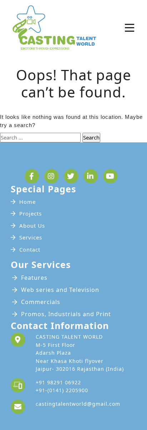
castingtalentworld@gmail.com (78, 403)
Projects (30, 213)
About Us (32, 225)
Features (34, 278)
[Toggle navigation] (130, 28)
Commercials (40, 302)
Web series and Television (60, 290)
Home (27, 201)
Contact (29, 249)
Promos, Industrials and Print (66, 314)
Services (30, 237)
